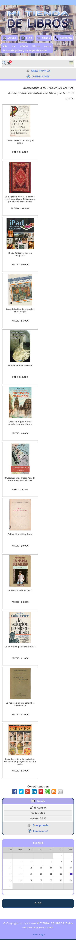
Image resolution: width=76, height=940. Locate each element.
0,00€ (38, 818)
